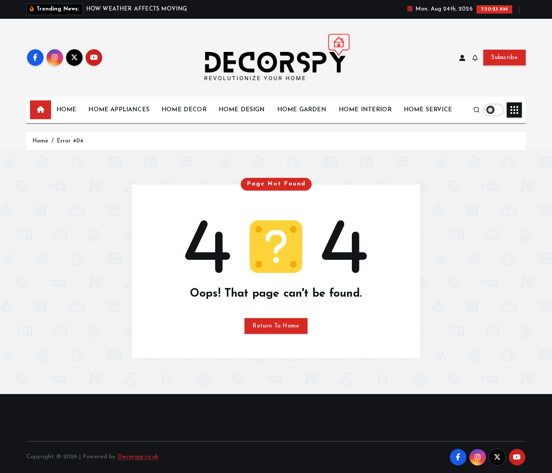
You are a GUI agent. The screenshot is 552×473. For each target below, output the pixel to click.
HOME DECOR (184, 110)
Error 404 (70, 141)
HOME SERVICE (428, 110)
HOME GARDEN (302, 110)
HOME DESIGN (242, 110)
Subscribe (504, 58)
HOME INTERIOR (365, 110)
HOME (66, 110)
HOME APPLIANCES (118, 110)
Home (40, 141)
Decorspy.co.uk (138, 457)
